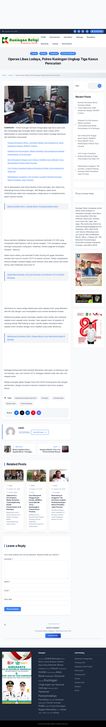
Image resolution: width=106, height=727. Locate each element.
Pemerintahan (47, 695)
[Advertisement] (53, 14)
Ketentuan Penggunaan (83, 659)
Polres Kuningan (68, 53)
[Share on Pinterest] (33, 413)
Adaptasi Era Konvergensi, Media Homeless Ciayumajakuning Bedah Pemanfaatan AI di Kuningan (13, 502)
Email (7, 590)
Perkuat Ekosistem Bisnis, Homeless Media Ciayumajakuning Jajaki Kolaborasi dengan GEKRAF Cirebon (88, 107)
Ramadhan (91, 37)
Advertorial (41, 659)
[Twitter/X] (78, 31)
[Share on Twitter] (22, 413)
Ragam (42, 709)
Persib (52, 700)
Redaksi (78, 686)
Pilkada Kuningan (53, 703)
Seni (58, 710)
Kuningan (53, 53)
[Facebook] (74, 31)
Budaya (53, 662)
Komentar (8, 559)
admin (21, 428)
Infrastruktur (67, 44)
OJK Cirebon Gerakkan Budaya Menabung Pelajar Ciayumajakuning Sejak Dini (88, 156)
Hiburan (48, 668)
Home (4, 75)
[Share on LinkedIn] (27, 413)
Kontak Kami (79, 682)
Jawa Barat (67, 37)
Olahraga (79, 37)
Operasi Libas (11, 403)
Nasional (59, 684)
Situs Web (8, 599)
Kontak (77, 679)
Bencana (56, 658)
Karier (77, 690)
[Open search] (87, 31)
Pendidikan (43, 699)
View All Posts (38, 432)
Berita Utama (43, 662)
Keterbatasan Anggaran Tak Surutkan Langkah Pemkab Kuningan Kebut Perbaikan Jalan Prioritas (88, 170)
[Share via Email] (39, 413)
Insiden (43, 53)
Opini (56, 688)
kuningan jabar (58, 398)
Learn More (53, 635)
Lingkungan (44, 684)
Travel (47, 713)
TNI (44, 713)
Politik (43, 37)
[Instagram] (82, 31)
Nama (7, 582)
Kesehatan (49, 676)
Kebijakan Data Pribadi (83, 667)
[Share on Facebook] (16, 413)
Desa (32, 492)
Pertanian (59, 699)
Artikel (48, 658)
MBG (53, 685)
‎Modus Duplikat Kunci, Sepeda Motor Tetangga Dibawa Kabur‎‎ (32, 206)
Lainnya (55, 44)
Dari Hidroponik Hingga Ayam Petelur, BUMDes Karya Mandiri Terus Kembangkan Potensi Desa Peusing (88, 141)
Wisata (56, 713)
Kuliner (40, 681)
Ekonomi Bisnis (55, 665)
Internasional (55, 37)
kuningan (45, 398)
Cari (77, 86)
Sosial (63, 709)
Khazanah (44, 44)
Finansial (41, 669)
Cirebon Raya (12, 492)
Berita (63, 659)
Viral (51, 713)
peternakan (42, 703)
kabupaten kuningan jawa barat (25, 398)
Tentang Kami (80, 662)
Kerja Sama (79, 670)
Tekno (40, 713)
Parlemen (43, 691)
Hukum (34, 53)
